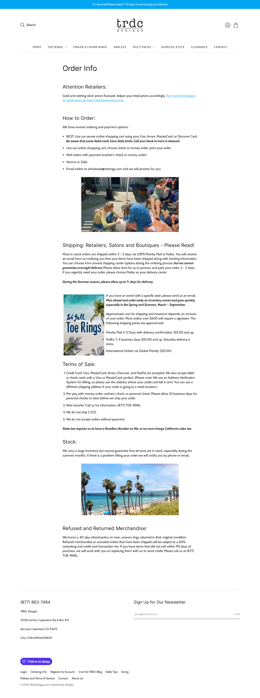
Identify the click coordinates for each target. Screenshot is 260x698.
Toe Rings (55, 47)
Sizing (125, 672)
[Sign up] (237, 614)
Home (37, 47)
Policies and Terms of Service (37, 678)
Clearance (199, 47)
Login (23, 672)
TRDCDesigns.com (39, 684)
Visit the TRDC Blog (90, 672)
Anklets (120, 47)
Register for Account (63, 672)
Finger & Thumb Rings (90, 47)
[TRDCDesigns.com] (130, 25)
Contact (220, 47)
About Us (77, 678)
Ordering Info (39, 672)
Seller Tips (112, 672)
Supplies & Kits (173, 47)
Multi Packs (142, 47)
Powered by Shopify (62, 684)
